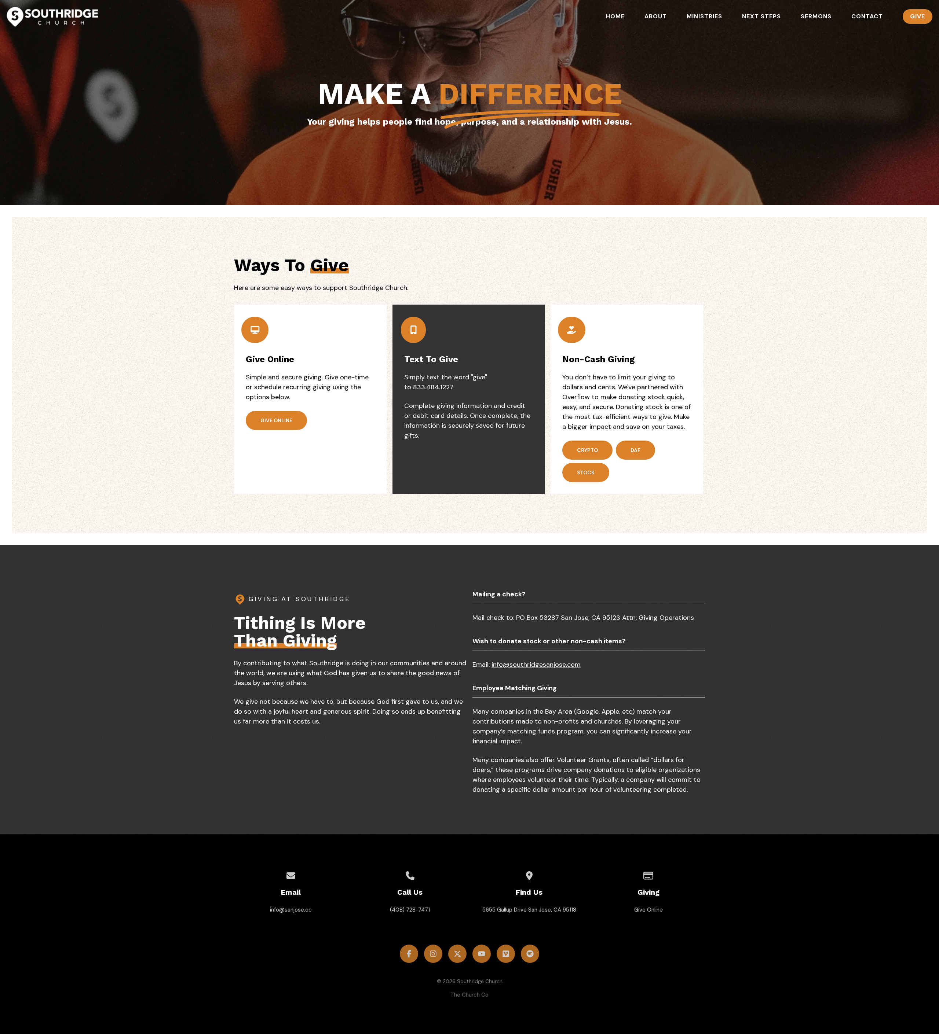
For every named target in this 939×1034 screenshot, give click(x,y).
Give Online (648, 909)
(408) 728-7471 (410, 909)
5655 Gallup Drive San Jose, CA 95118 (529, 909)
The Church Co (469, 994)
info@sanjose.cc (291, 909)
